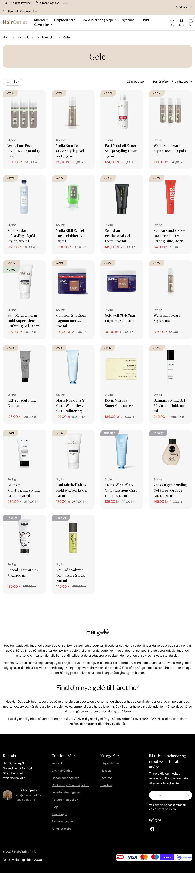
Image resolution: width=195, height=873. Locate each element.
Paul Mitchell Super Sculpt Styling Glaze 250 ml (121, 150)
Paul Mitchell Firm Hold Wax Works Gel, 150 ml (72, 490)
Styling (11, 140)
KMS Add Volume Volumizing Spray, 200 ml (70, 575)
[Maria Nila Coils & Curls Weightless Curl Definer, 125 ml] (73, 366)
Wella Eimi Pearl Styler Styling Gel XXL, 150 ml (70, 150)
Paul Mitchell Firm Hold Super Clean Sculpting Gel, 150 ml (24, 320)
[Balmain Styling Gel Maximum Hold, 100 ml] (170, 366)
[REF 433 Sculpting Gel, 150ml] (24, 366)
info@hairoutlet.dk (28, 795)
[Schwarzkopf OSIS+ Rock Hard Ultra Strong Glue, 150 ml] (170, 196)
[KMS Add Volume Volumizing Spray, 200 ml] (73, 536)
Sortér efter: (161, 82)
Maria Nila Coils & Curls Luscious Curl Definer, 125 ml (121, 490)
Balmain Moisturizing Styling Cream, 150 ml (23, 490)
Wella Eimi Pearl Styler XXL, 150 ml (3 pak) (23, 150)
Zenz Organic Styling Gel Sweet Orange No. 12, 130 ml (170, 490)
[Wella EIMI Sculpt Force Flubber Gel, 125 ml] (73, 196)
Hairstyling (48, 37)
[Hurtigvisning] (40, 98)
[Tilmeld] (188, 795)
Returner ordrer (62, 821)
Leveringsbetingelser (66, 792)
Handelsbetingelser (65, 778)
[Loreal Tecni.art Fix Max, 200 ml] (24, 536)
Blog (55, 807)
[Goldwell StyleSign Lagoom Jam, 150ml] (122, 281)
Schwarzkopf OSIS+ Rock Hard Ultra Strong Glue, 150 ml (169, 235)
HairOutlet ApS (24, 852)
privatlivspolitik (166, 809)
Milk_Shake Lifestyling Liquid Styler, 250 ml (21, 235)
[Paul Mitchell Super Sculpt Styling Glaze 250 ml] (122, 111)
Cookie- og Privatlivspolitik (70, 785)
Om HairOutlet (62, 771)
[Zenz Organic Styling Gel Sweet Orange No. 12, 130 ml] (170, 451)
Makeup (105, 771)
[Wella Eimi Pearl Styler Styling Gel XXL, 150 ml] (73, 111)
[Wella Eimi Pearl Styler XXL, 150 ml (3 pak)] (24, 111)
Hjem (6, 37)
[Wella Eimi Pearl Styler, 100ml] (170, 281)
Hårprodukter (25, 37)
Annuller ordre (62, 829)
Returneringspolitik (65, 800)
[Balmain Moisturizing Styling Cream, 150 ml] (24, 451)
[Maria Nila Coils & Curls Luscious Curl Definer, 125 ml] (122, 451)
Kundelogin (59, 814)
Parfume (106, 778)
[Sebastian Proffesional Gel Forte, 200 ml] (122, 196)
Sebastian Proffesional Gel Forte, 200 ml (117, 235)
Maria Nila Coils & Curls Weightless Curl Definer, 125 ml (72, 405)
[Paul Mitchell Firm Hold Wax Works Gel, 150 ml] (73, 451)
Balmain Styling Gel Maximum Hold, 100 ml (169, 405)
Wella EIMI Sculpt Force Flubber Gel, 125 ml (71, 235)
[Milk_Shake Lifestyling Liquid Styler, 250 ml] (24, 196)
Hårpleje (106, 785)
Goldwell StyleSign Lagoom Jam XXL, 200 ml (71, 320)
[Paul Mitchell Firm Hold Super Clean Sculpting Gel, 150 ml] (24, 281)
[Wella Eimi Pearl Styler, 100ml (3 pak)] (170, 111)
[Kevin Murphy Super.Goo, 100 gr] (122, 366)
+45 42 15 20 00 (26, 800)
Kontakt (57, 763)
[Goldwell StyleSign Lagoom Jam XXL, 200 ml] (73, 281)
